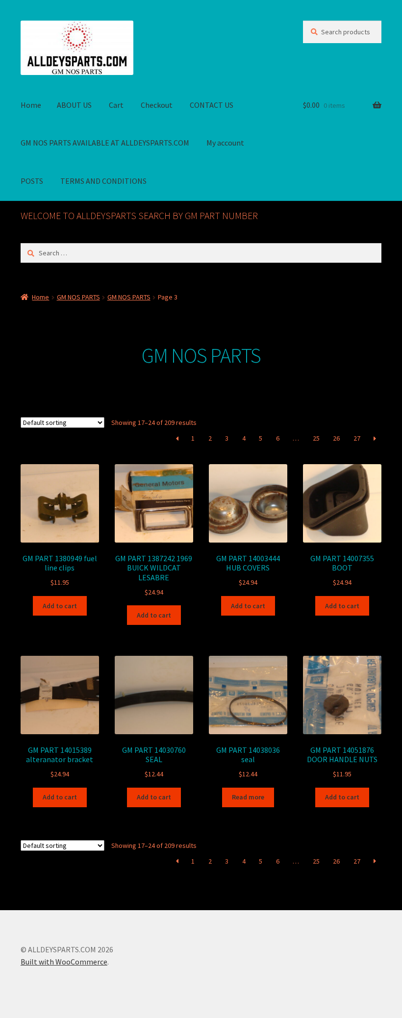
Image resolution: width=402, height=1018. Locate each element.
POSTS (32, 181)
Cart (116, 105)
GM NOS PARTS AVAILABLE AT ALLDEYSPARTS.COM (105, 143)
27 (356, 438)
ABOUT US (74, 105)
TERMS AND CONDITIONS (103, 181)
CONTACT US (211, 105)
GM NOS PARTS (78, 297)
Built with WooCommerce (64, 962)
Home (31, 105)
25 (316, 438)
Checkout (157, 105)
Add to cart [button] (60, 605)
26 (336, 438)
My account (225, 143)
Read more (248, 797)
